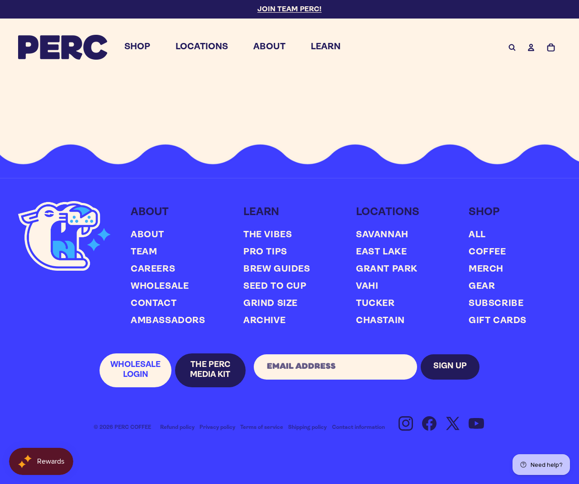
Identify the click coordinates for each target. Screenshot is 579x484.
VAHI (367, 286)
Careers (153, 269)
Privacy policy (217, 427)
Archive (264, 320)
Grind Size (270, 303)
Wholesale (160, 286)
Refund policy (177, 427)
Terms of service (261, 427)
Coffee (487, 252)
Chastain (380, 320)
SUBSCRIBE (496, 303)
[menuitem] (137, 47)
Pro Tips (265, 252)
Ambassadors (168, 320)
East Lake (381, 252)
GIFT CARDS (498, 320)
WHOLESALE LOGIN (135, 370)
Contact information (358, 427)
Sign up (450, 366)
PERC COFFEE (132, 427)
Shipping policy (307, 427)
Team (144, 252)
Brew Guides (276, 269)
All (477, 235)
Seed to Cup (275, 286)
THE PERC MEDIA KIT (210, 370)
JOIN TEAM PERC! (289, 9)
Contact (153, 303)
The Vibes (267, 235)
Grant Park (387, 269)
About (147, 235)
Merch (486, 269)
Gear (482, 286)
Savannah (382, 235)
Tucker (375, 303)
